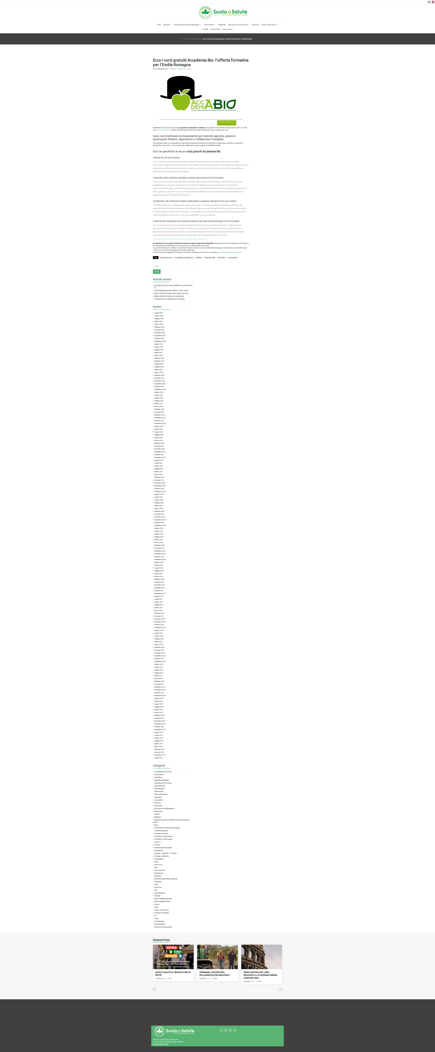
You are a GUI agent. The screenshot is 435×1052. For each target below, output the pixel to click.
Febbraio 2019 (159, 545)
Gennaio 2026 (159, 330)
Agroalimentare (159, 786)
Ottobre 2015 (159, 659)
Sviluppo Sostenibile (161, 913)
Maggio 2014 (159, 707)
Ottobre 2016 (159, 625)
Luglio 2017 (158, 599)
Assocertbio (158, 800)
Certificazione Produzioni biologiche (167, 828)
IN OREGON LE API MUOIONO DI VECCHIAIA (169, 299)
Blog (156, 825)
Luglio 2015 (158, 667)
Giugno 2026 (158, 316)
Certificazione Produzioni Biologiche (186, 25)
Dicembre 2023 (159, 381)
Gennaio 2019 (159, 548)
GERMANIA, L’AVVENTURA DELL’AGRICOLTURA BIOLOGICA (214, 973)
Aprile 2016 (158, 642)
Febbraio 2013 (159, 749)
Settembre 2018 (160, 559)
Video (156, 918)
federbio (199, 257)
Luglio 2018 (158, 565)
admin (165, 978)
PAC (155, 890)
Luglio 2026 (158, 313)
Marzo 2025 (158, 355)
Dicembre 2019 (159, 517)
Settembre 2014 (160, 695)
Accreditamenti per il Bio (163, 772)
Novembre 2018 (160, 554)
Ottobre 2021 (159, 454)
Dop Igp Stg (158, 850)
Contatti (205, 29)
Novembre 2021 (160, 452)
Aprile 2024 (158, 369)
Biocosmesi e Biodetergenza (164, 808)
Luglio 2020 (158, 497)
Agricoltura (158, 777)
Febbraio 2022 (159, 443)
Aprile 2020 (158, 506)
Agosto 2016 (158, 630)
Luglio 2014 (158, 701)
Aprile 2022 (158, 437)
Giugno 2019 (158, 534)
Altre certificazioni (160, 794)
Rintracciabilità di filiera (162, 901)
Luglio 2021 (158, 463)
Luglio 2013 (158, 735)
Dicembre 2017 (159, 585)
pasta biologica (159, 893)
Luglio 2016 (158, 633)
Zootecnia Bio (232, 257)
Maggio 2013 (159, 741)
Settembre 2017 (160, 593)
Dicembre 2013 (159, 721)
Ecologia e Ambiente (161, 856)
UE (155, 916)
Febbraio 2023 (159, 409)
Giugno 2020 (158, 500)
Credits (165, 1044)
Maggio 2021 (159, 469)
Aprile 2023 (158, 403)
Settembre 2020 (160, 491)
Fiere (156, 867)
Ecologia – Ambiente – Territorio (165, 853)
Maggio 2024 (159, 367)
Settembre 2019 (160, 525)
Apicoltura (158, 797)
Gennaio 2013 (159, 752)
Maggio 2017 (159, 605)
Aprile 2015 (158, 676)
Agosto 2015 (158, 664)
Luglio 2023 (158, 395)
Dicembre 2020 (159, 483)
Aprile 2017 (158, 608)
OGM (156, 884)
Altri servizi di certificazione (238, 25)
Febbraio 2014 (159, 715)
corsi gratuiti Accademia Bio (183, 257)
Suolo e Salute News (194, 39)
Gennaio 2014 (159, 718)
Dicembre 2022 (159, 415)
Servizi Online (209, 25)
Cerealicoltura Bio (166, 257)
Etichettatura (159, 859)
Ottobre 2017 (159, 591)
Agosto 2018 (158, 562)
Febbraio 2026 (159, 327)
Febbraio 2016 (159, 647)
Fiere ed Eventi (159, 870)
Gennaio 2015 (159, 684)
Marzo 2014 (158, 712)
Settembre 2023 (160, 389)
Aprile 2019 (158, 540)
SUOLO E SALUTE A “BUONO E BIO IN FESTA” (173, 973)
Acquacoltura (159, 774)
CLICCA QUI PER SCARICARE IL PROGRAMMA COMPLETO (180, 239)
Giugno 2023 (158, 398)
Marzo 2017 (158, 610)
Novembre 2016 (160, 622)
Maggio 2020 (159, 503)
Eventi (156, 862)
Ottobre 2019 (159, 523)
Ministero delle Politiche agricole (166, 879)
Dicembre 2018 (159, 551)
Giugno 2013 (158, 738)
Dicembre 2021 (159, 449)
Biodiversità (158, 811)
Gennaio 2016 (159, 650)
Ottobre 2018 (159, 557)
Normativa (157, 882)
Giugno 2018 (158, 568)
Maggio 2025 (159, 350)
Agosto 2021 (158, 460)
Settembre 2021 (160, 457)
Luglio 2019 (158, 531)
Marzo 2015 (158, 678)
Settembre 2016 (160, 627)
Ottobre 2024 (159, 361)
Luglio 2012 (158, 758)
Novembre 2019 (160, 520)
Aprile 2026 (158, 321)
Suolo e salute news (268, 25)
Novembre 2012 (160, 755)
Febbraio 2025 (159, 358)
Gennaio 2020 (159, 514)
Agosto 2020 (158, 494)
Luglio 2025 (158, 344)
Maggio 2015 (159, 673)
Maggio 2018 (159, 571)
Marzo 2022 (158, 440)
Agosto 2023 (158, 392)
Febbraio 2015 (159, 681)
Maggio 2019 (159, 537)
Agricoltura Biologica (161, 780)
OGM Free (158, 887)
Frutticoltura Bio (209, 257)
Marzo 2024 (158, 372)
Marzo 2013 (158, 746)
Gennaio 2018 (159, 582)
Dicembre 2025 (159, 333)
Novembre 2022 (160, 418)
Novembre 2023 (160, 384)
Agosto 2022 (158, 426)
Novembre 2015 (160, 656)
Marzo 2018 (158, 576)
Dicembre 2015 (159, 653)
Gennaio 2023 (159, 412)
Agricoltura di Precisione (163, 783)
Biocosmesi (158, 806)
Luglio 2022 (158, 429)
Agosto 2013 (158, 732)
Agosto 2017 (158, 596)
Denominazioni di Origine (163, 848)
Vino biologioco (159, 924)
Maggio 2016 (159, 639)
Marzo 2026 (158, 324)
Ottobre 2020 (159, 488)
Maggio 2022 (159, 435)
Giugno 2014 (158, 704)
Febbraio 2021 (159, 477)
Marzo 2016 (158, 644)
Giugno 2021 (158, 466)
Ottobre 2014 (159, 693)
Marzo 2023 (158, 406)
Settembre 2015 (160, 661)
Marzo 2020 (158, 508)
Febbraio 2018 (159, 579)
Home (159, 25)
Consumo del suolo (161, 833)
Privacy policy (157, 1044)
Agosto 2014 (158, 698)
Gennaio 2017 (159, 616)
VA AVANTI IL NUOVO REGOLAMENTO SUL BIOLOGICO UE (173, 287)
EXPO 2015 (158, 865)
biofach (157, 814)
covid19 (157, 845)
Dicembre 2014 (159, 687)
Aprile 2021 (158, 471)
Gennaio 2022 (159, 446)
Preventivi (255, 25)
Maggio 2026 (159, 318)
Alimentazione (159, 789)
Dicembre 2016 (159, 619)
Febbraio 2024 (159, 375)
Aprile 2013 (158, 744)
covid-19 (157, 842)
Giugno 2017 (158, 602)
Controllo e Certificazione (163, 836)
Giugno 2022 (158, 432)
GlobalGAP (222, 25)
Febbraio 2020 (159, 511)
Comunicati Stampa (161, 831)
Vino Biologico (159, 921)
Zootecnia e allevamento (163, 927)
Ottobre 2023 (159, 386)
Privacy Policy (215, 29)
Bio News (157, 803)
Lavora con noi (227, 29)
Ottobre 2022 (159, 420)
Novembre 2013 (160, 724)
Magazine (157, 876)
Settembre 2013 (160, 729)
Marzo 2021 (158, 474)
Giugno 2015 (158, 670)
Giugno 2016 (158, 636)
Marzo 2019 (158, 542)
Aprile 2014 (158, 710)
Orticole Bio (221, 257)
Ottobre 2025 (159, 338)
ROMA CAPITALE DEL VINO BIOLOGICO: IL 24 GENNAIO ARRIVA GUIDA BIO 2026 (260, 975)
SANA (156, 907)
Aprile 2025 (158, 352)
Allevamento (158, 791)
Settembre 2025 (160, 341)
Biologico (157, 817)
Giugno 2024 (158, 364)
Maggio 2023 (159, 401)
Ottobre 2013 (159, 727)
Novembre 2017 (160, 588)
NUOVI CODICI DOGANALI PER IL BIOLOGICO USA (171, 293)
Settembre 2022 (160, 423)
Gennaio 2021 (159, 480)
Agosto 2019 (158, 528)
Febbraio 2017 (159, 613)
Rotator (157, 904)
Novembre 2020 (160, 486)
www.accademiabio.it (163, 130)
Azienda (166, 25)
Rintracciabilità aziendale (163, 899)
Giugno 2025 (158, 347)
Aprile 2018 (158, 574)
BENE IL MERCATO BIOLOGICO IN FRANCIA (169, 296)
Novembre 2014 (160, 690)
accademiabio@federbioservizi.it (230, 252)
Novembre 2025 (160, 335)
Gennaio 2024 (159, 378)
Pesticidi (157, 896)
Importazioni (158, 873)
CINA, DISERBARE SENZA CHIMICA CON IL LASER (171, 290)
